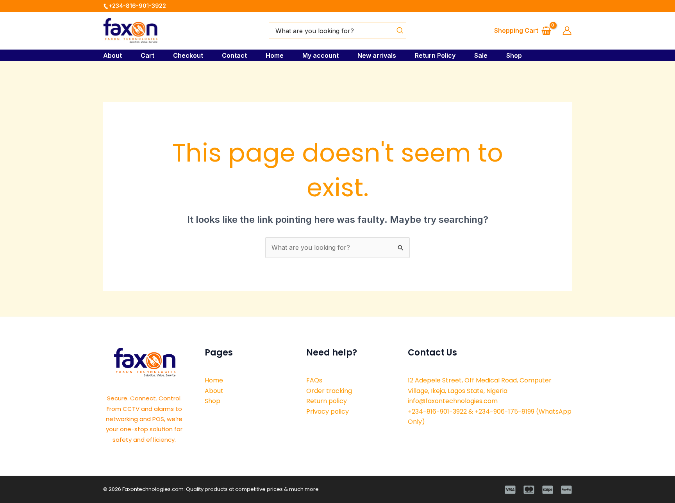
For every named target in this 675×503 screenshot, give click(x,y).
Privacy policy (327, 411)
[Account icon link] (567, 31)
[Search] (400, 31)
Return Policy (435, 55)
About (112, 55)
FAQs (314, 380)
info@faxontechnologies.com (453, 400)
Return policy (326, 400)
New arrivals (376, 55)
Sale (481, 55)
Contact (234, 55)
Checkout (188, 55)
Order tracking (329, 390)
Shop (514, 55)
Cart (147, 55)
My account (320, 55)
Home (275, 55)
